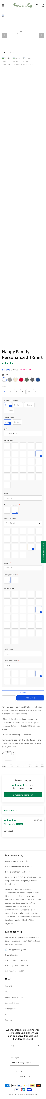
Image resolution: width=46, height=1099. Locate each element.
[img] (10, 820)
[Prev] (4, 35)
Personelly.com (19, 1094)
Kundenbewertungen (14, 997)
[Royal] (38, 379)
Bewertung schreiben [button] (23, 795)
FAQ (6, 992)
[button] (3, 5)
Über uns (9, 1020)
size (4, 387)
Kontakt (8, 986)
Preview (23, 692)
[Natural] (15, 379)
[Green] (26, 379)
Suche (7, 1014)
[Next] (41, 35)
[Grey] (10, 379)
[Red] (21, 379)
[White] (4, 379)
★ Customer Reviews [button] (43, 552)
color (5, 375)
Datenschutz (10, 1009)
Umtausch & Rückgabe (14, 1003)
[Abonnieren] (38, 1046)
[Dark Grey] (32, 379)
